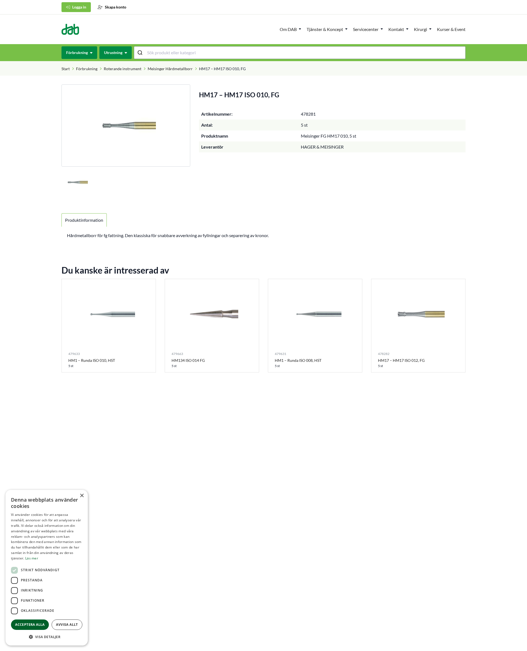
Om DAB (288, 29)
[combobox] (300, 52)
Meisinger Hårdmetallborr (170, 68)
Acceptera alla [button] (30, 624)
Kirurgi (420, 29)
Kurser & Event (451, 29)
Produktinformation (84, 220)
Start (65, 68)
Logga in (79, 7)
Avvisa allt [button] (67, 624)
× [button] (82, 496)
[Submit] (140, 53)
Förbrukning (86, 68)
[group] (125, 125)
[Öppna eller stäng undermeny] (300, 29)
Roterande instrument (122, 68)
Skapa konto (115, 7)
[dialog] (46, 568)
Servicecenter (366, 29)
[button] (46, 636)
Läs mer (31, 558)
